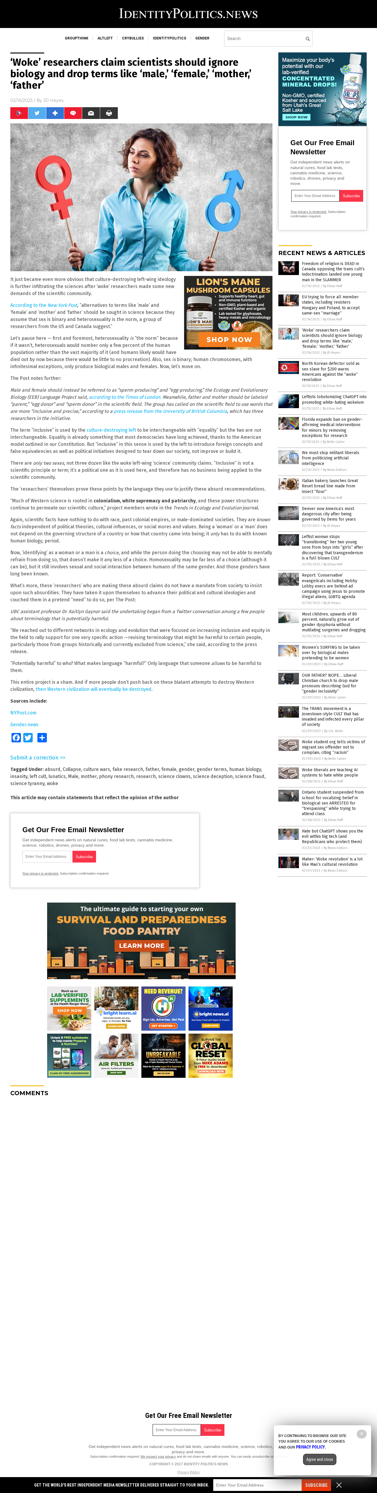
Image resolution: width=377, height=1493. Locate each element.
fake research (128, 769)
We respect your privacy (158, 1456)
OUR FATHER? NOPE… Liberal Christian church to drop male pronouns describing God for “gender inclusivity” (330, 683)
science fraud (249, 776)
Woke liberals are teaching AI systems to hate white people (330, 772)
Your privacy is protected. (40, 873)
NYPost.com (23, 713)
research (146, 776)
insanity (18, 776)
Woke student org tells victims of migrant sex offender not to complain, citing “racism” (333, 747)
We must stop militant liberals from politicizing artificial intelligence (330, 458)
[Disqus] (141, 1175)
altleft (105, 38)
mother (89, 776)
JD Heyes (53, 100)
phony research (116, 776)
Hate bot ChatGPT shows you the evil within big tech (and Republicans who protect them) (332, 836)
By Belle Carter (334, 442)
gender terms (212, 769)
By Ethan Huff (332, 286)
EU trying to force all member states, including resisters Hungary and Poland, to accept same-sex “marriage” (331, 305)
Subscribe (316, 1485)
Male (73, 776)
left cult (38, 776)
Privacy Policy (188, 1472)
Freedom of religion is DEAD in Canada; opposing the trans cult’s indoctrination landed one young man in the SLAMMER (333, 271)
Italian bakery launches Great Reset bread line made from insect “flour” (330, 486)
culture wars (96, 769)
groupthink (76, 38)
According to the (43, 305)
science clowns (174, 776)
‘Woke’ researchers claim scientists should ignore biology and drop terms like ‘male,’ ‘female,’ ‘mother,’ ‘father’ (332, 338)
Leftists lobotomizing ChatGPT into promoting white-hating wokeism (334, 399)
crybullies (133, 38)
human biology (245, 769)
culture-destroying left (111, 430)
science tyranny (27, 783)
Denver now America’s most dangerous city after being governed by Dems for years (329, 514)
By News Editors (335, 470)
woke (52, 783)
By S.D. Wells (333, 731)
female (168, 769)
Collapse (72, 769)
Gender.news (24, 724)
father (152, 769)
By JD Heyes (331, 353)
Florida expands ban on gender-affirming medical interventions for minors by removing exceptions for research (332, 427)
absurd (52, 769)
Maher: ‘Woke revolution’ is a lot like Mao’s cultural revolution (332, 862)
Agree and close (319, 1459)
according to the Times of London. (125, 397)
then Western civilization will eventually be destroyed (93, 689)
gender (202, 38)
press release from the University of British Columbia (170, 411)
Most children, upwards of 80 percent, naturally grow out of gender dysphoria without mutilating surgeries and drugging (334, 622)
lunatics (57, 776)
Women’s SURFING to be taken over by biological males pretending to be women (331, 653)
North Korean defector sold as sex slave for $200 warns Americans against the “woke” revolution (331, 371)
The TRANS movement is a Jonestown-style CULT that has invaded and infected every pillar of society (333, 716)
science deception (213, 776)
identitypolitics (169, 38)
